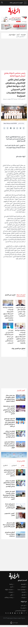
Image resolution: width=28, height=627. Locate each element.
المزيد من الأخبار (10, 295)
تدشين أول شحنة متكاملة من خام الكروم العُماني (10, 506)
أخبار (18, 35)
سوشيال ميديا (22, 590)
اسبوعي (14, 465)
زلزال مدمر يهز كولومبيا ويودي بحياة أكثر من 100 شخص (9, 525)
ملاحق (24, 595)
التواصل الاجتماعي (20, 611)
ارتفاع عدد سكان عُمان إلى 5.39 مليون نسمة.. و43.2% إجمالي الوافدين (9, 434)
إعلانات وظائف (8, 597)
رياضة (11, 584)
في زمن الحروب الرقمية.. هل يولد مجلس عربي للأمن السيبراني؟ (20, 311)
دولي (11, 595)
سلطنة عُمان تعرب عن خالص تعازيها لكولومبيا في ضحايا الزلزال (9, 445)
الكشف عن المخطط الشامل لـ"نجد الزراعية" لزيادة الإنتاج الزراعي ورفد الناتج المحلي (9, 410)
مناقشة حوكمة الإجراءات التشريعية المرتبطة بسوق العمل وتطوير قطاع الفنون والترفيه (8, 313)
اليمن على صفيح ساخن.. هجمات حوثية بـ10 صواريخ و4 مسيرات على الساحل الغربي (9, 495)
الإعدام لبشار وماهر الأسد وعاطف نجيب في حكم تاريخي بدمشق (9, 473)
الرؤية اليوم (12, 35)
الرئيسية (23, 35)
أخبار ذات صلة (21, 295)
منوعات (23, 597)
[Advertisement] (14, 54)
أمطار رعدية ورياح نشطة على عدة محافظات (10, 534)
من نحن (23, 605)
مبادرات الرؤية (9, 590)
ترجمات (10, 592)
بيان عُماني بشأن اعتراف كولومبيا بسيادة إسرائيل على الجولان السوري (9, 398)
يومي (22, 465)
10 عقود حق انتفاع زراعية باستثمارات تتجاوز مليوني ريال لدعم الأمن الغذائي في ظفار (9, 422)
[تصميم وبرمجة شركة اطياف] (14, 622)
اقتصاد (23, 592)
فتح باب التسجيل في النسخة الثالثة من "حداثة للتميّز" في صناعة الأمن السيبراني (9, 336)
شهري (5, 465)
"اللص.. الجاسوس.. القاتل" (9, 514)
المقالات (23, 587)
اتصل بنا (23, 608)
